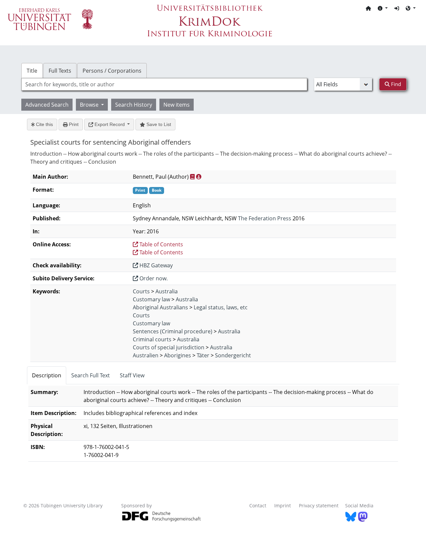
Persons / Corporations (112, 70)
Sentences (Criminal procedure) (172, 331)
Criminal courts (152, 339)
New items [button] (176, 104)
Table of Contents (160, 244)
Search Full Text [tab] (90, 375)
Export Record (109, 124)
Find (395, 84)
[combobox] (164, 84)
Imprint (282, 505)
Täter (203, 355)
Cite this (44, 124)
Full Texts (60, 70)
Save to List (158, 124)
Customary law (151, 299)
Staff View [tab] (132, 375)
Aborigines (177, 355)
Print (73, 124)
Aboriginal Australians (160, 307)
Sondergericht (233, 355)
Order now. (153, 278)
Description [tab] (46, 375)
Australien (145, 355)
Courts (141, 291)
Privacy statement (318, 505)
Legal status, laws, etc (221, 307)
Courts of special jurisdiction (168, 347)
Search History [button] (133, 104)
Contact (257, 505)
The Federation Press (264, 218)
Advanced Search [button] (47, 104)
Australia (166, 291)
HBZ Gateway (155, 265)
